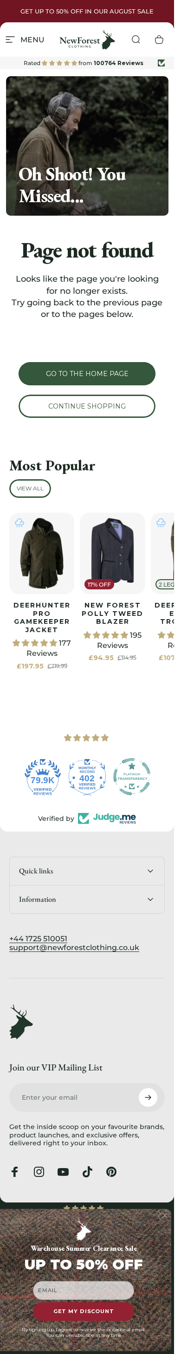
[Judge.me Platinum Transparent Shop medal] (131, 776)
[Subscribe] (148, 1097)
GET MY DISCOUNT (83, 1311)
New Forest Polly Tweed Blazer (112, 613)
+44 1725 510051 (38, 938)
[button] (36, 643)
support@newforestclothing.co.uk (74, 947)
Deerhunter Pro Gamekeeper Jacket (42, 617)
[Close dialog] (165, 1215)
